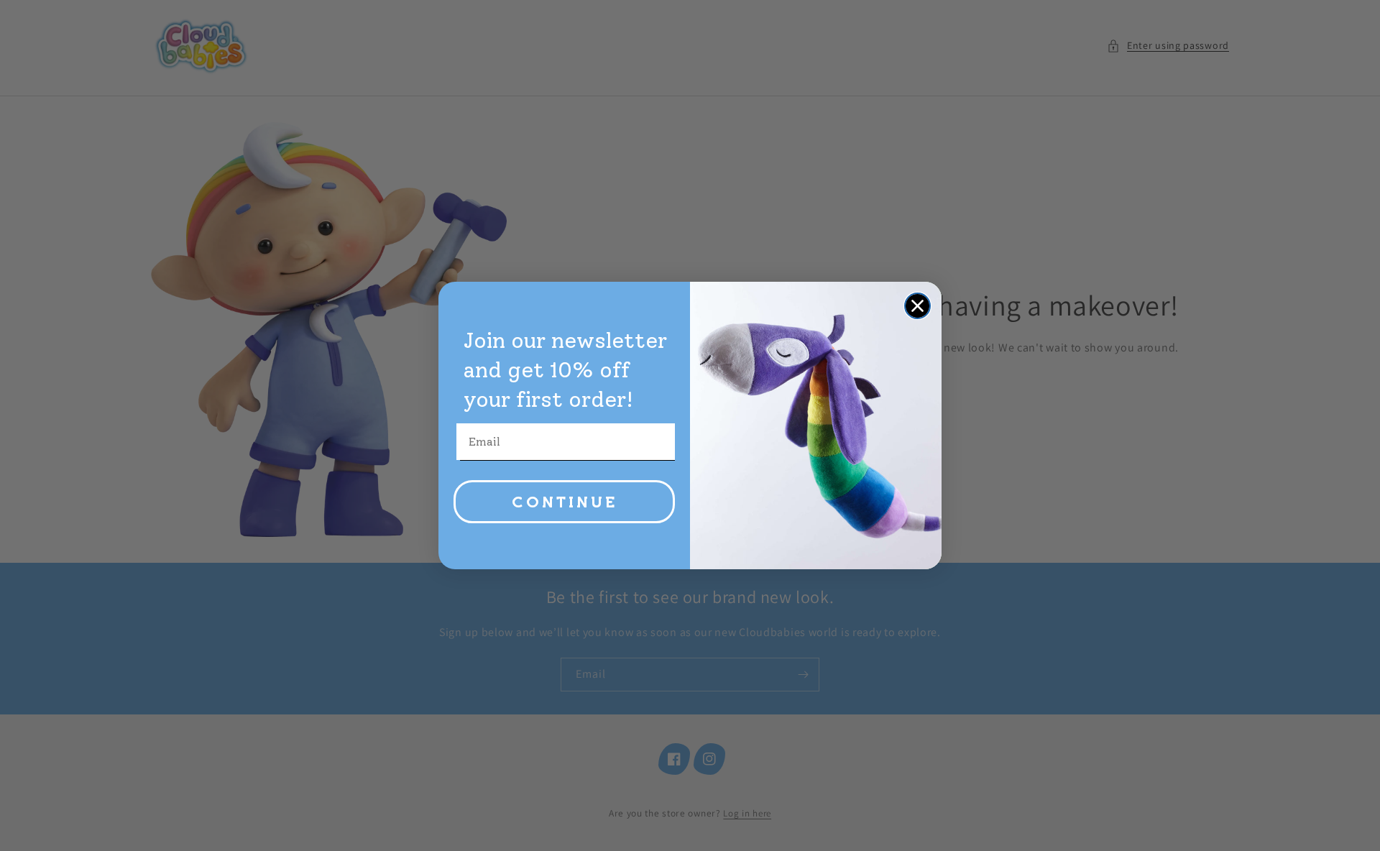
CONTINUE (564, 501)
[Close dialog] (917, 305)
